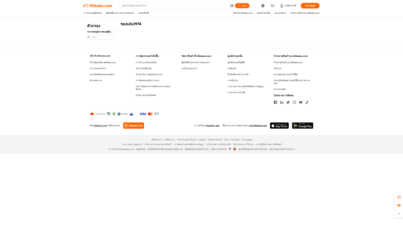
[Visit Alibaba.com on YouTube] (301, 102)
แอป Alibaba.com (258, 125)
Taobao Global (214, 139)
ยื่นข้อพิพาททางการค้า (238, 74)
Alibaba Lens (100, 125)
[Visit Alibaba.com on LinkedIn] (282, 102)
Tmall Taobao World (186, 139)
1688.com (169, 139)
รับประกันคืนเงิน (144, 68)
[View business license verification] (229, 149)
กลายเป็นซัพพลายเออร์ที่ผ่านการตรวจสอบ (292, 81)
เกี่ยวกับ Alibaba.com (100, 56)
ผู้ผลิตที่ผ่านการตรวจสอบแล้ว (196, 62)
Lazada (201, 139)
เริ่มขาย (277, 68)
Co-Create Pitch (98, 68)
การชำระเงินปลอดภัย (146, 62)
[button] (232, 6)
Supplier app (213, 125)
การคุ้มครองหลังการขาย (147, 80)
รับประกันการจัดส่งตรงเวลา (149, 74)
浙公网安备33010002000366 (253, 149)
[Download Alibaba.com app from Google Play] (302, 125)
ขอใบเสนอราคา (189, 68)
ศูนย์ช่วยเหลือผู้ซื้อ (236, 62)
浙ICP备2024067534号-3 (282, 149)
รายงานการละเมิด (236, 92)
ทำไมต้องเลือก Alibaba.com (103, 62)
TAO (226, 139)
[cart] (273, 6)
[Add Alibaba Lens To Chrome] (133, 125)
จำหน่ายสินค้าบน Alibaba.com (288, 62)
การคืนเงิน (233, 80)
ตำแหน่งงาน (96, 80)
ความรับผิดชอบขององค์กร (102, 74)
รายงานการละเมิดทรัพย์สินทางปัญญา (246, 86)
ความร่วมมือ (280, 89)
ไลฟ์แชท (232, 68)
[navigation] (101, 31)
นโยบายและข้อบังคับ (146, 95)
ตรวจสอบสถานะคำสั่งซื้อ (286, 74)
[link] (399, 197)
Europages (247, 139)
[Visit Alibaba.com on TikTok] (307, 102)
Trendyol (235, 139)
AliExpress (157, 139)
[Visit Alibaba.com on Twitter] (288, 102)
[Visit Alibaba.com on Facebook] (275, 102)
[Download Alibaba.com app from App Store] (279, 125)
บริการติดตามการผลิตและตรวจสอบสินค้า (153, 87)
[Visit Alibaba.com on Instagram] (294, 102)
